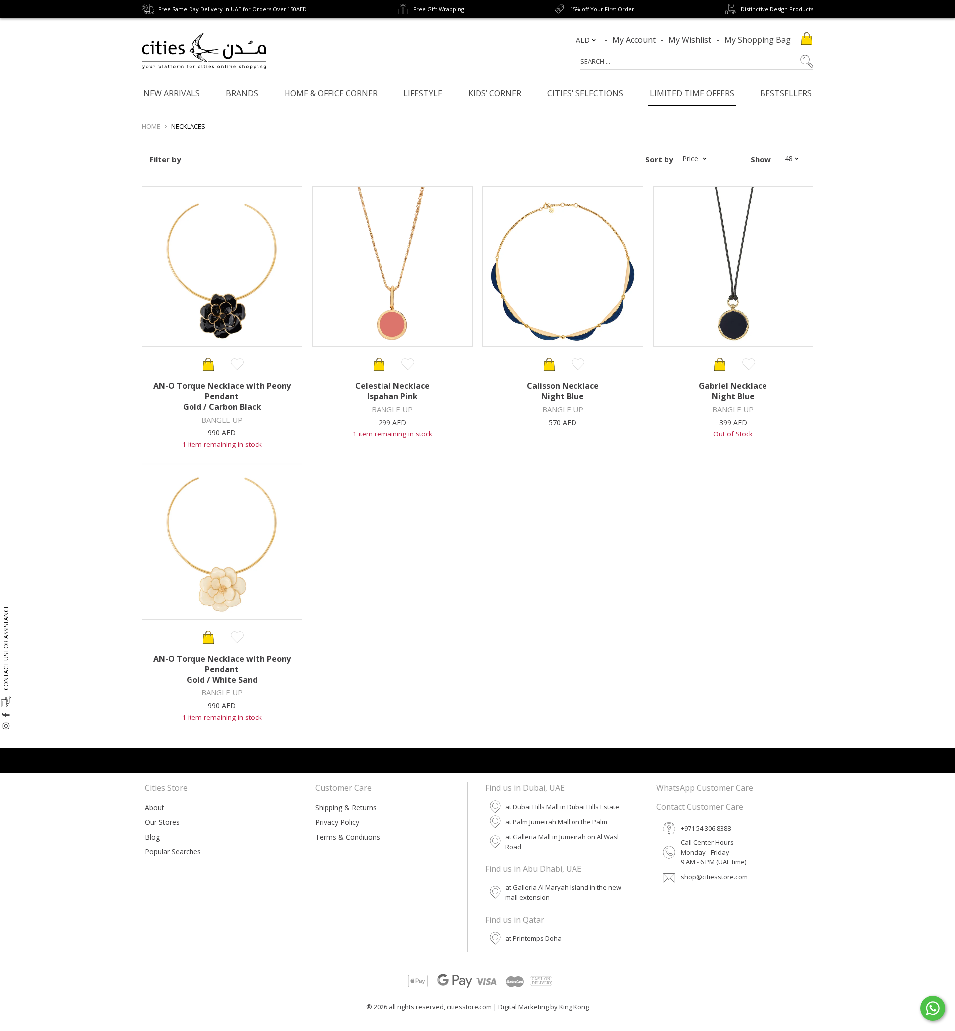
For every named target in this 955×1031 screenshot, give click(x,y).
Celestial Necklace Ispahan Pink (392, 391)
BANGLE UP (222, 420)
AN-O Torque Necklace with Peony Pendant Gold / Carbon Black (222, 396)
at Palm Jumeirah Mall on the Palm (556, 821)
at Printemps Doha (533, 938)
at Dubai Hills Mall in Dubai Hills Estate (562, 806)
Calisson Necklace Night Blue (563, 391)
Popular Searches (173, 851)
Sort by (659, 159)
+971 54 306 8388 (706, 828)
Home (151, 126)
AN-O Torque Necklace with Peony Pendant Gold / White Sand (222, 669)
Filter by (165, 159)
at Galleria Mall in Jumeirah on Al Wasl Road (562, 841)
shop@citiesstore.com (714, 876)
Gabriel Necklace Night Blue (733, 391)
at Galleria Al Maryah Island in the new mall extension (563, 892)
